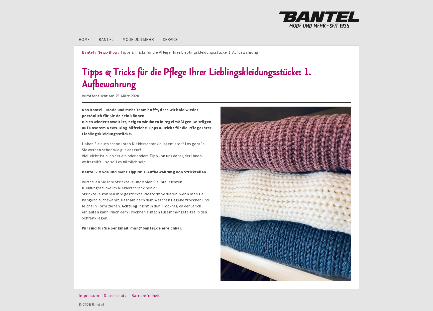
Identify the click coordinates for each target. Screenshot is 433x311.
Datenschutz (115, 295)
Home (84, 39)
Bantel (106, 39)
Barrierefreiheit (146, 295)
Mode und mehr (138, 39)
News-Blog (107, 52)
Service (170, 39)
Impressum (89, 295)
